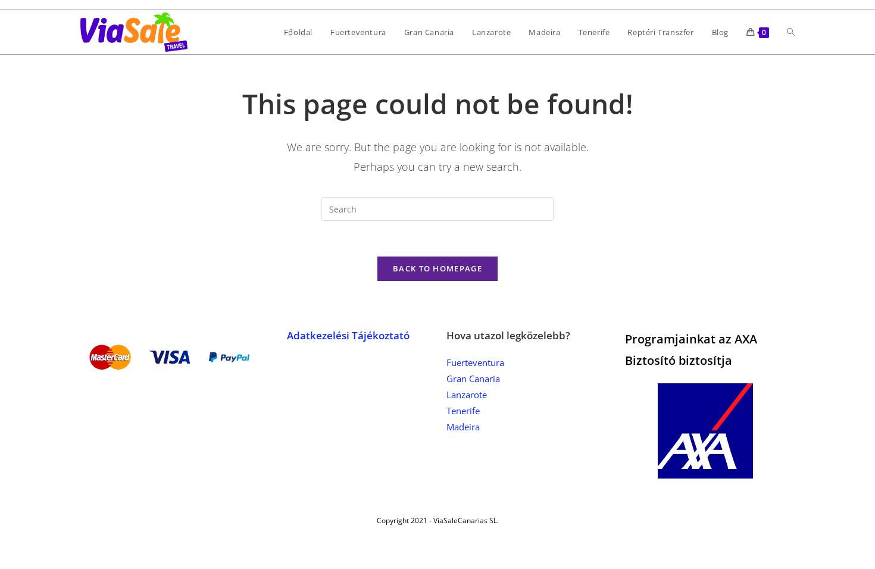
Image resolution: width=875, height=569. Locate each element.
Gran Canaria (473, 378)
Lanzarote (466, 395)
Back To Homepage (437, 268)
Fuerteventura (475, 362)
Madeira (463, 427)
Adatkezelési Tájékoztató (348, 335)
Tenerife (463, 411)
